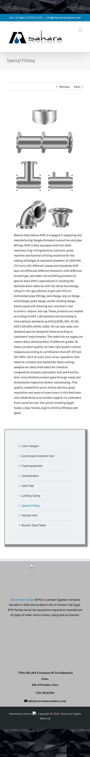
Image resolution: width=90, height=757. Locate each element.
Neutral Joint (29, 515)
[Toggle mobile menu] (80, 30)
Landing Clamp (30, 496)
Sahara (65, 713)
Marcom (28, 713)
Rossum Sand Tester (33, 525)
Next (77, 87)
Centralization (30, 476)
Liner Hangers (30, 446)
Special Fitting (30, 506)
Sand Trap (27, 486)
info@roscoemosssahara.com (63, 17)
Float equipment (31, 466)
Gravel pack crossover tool (37, 456)
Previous (64, 87)
